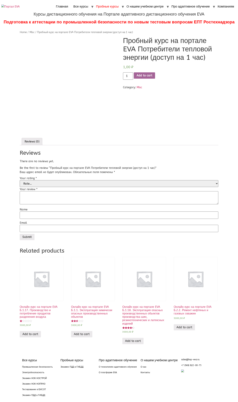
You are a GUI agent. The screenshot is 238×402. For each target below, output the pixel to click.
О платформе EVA (108, 372)
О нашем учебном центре (145, 6)
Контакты (145, 372)
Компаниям (226, 6)
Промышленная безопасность (37, 367)
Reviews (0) (32, 141)
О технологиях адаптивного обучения (118, 367)
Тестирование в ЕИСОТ (34, 389)
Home (23, 32)
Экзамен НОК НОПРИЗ (33, 384)
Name (24, 209)
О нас (143, 367)
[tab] (32, 141)
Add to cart (144, 75)
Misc (31, 32)
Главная (62, 6)
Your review (28, 189)
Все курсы (80, 6)
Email (23, 222)
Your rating (28, 178)
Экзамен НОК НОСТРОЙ (34, 378)
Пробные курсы (107, 6)
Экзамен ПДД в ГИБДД (33, 395)
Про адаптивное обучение (190, 6)
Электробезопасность (33, 372)
